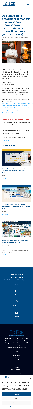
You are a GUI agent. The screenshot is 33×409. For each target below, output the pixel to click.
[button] (30, 378)
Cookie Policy (10, 406)
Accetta (16, 394)
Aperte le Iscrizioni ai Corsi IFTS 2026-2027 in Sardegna (15, 242)
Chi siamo (16, 367)
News (16, 372)
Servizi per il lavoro (16, 369)
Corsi (12, 38)
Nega (16, 398)
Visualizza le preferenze (16, 403)
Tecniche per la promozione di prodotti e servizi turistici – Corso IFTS (16, 207)
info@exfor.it (5, 141)
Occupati (16, 359)
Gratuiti (16, 38)
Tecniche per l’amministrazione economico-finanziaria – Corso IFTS (15, 171)
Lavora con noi (17, 374)
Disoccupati (16, 355)
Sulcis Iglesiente (23, 38)
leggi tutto (5, 178)
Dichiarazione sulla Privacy (20, 406)
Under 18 (4, 40)
